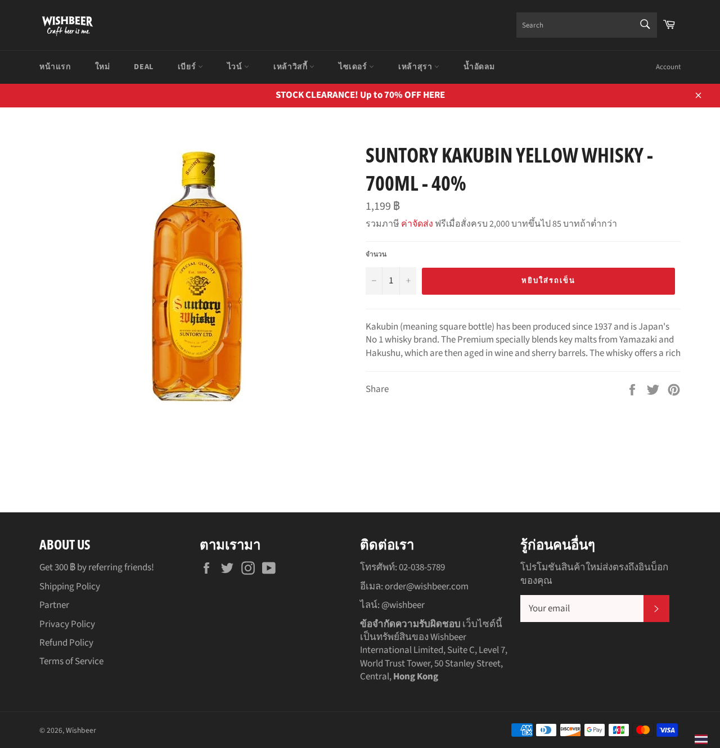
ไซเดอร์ (354, 67)
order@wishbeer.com (427, 586)
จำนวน (376, 254)
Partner (54, 605)
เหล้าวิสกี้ (291, 67)
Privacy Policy (67, 624)
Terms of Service (71, 661)
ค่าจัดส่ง (417, 224)
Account (668, 67)
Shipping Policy (69, 586)
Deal (143, 67)
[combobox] (586, 25)
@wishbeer (403, 605)
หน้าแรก (55, 67)
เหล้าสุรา (416, 67)
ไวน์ (235, 67)
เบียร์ (188, 67)
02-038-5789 (422, 567)
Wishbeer (81, 730)
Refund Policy (66, 643)
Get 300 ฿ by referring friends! (96, 567)
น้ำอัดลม (479, 67)
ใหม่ (102, 67)
